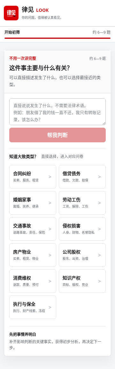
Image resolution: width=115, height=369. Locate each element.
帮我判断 (57, 134)
